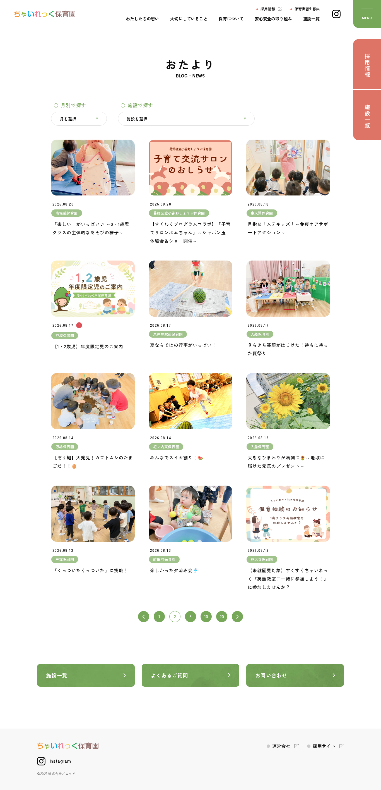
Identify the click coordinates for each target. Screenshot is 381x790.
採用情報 (268, 8)
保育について (231, 19)
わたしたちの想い (142, 19)
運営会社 (281, 746)
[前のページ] (143, 616)
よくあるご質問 (169, 675)
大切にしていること (189, 19)
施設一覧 (311, 19)
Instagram (60, 760)
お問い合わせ (271, 675)
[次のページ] (237, 616)
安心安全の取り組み (273, 19)
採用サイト (324, 746)
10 (206, 616)
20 (222, 616)
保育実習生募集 (307, 8)
